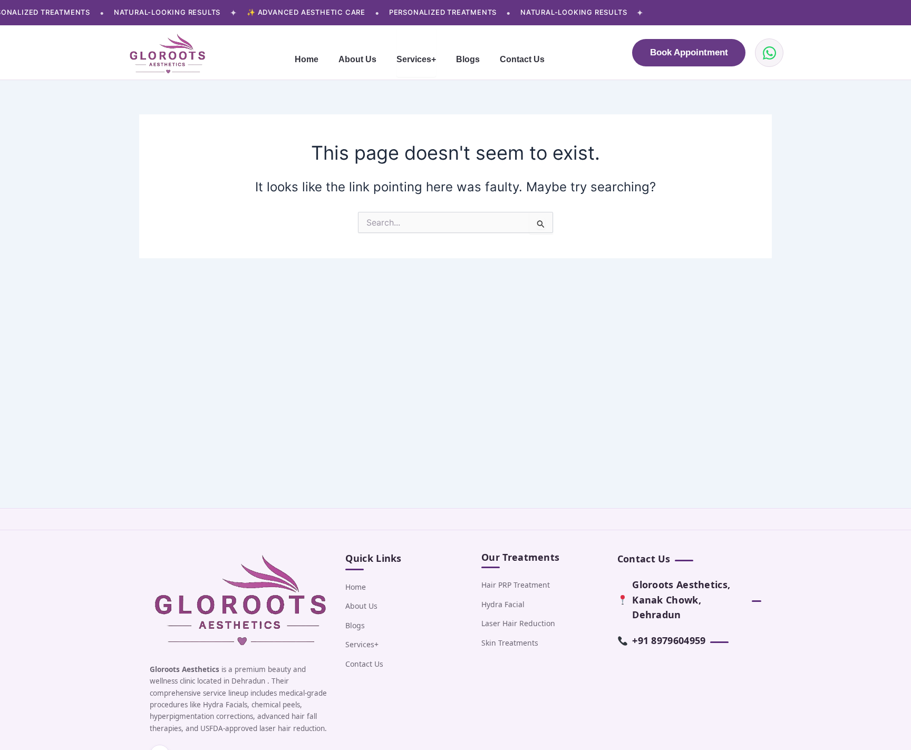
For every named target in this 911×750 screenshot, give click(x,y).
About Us (357, 59)
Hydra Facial (503, 604)
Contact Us (522, 59)
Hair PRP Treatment (515, 585)
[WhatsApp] (769, 52)
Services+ (416, 59)
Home (306, 59)
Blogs (468, 59)
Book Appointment (689, 52)
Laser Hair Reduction (518, 623)
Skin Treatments (509, 643)
